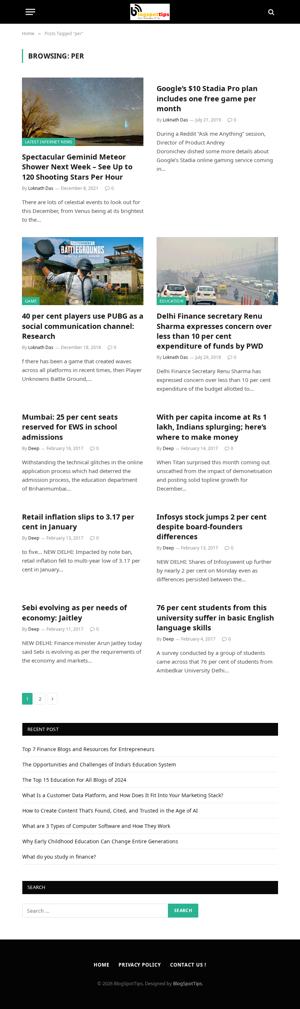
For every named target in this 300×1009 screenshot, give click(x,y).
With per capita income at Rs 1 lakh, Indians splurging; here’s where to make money (212, 427)
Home (101, 964)
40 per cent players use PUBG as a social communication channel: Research (82, 326)
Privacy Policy (140, 964)
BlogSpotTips (187, 983)
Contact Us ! (188, 964)
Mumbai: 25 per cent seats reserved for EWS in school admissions (70, 427)
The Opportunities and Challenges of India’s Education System (99, 764)
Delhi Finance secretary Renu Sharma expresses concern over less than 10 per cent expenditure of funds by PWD (214, 331)
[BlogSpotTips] (150, 12)
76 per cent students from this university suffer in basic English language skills (215, 617)
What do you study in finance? (59, 856)
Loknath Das (40, 188)
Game (31, 301)
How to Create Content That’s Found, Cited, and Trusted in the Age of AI (110, 810)
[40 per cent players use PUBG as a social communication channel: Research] (82, 271)
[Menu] (30, 12)
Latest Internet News (48, 142)
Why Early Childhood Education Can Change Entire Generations (100, 841)
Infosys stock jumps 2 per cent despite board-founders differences (212, 526)
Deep (33, 448)
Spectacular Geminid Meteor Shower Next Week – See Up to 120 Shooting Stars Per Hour (77, 166)
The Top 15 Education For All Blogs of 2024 (74, 779)
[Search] (270, 12)
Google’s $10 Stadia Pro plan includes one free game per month (207, 98)
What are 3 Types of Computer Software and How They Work (96, 825)
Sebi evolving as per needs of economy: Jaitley (74, 612)
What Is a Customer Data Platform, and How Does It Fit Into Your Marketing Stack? (122, 795)
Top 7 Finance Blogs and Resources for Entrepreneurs (88, 749)
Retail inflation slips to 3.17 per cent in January (78, 522)
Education (171, 301)
